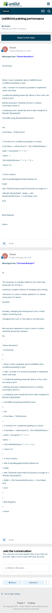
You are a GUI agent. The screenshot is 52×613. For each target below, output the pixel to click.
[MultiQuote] (4, 243)
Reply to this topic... (16, 568)
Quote (11, 243)
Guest (7, 26)
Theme (20, 603)
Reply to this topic (26, 37)
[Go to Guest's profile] (5, 49)
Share (13, 582)
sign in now (16, 557)
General (22, 29)
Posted (20, 51)
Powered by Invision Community (26, 609)
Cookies (31, 603)
